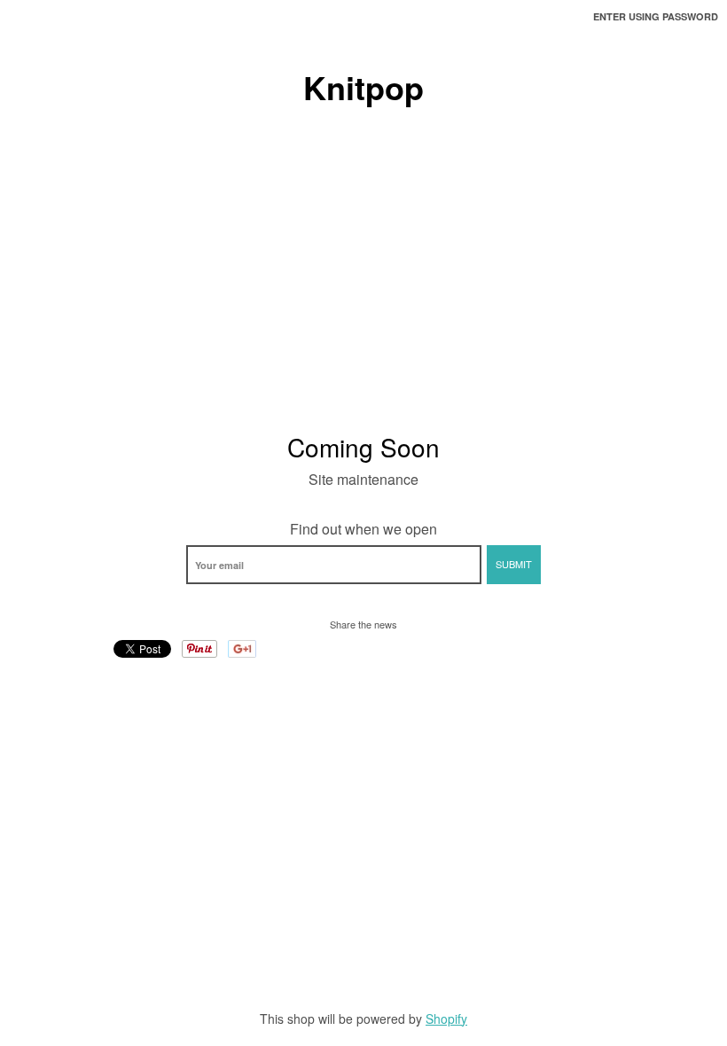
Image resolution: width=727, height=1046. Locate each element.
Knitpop (363, 87)
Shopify (446, 1018)
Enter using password (655, 16)
